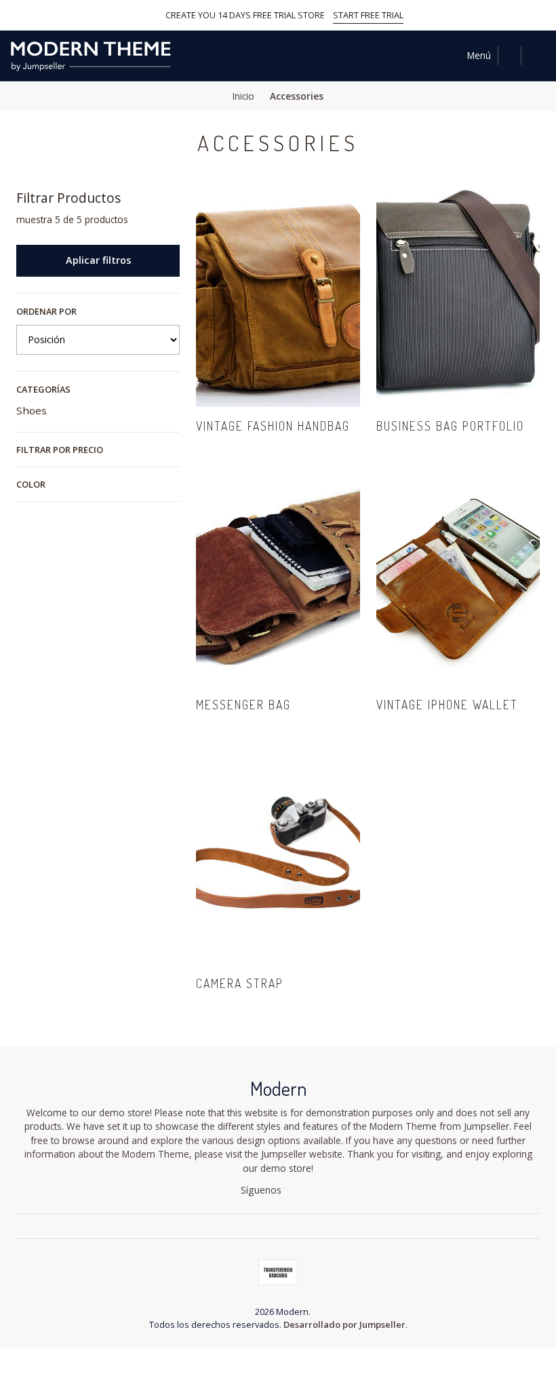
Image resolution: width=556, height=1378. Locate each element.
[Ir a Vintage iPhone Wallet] (458, 576)
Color (30, 484)
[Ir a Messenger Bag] (277, 576)
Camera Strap (239, 983)
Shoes (31, 410)
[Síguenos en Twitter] (309, 1190)
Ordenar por (46, 311)
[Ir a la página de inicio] (90, 56)
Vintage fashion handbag (273, 425)
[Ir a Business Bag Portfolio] (458, 298)
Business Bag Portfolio (450, 425)
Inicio (243, 96)
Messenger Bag (243, 704)
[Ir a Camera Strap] (277, 855)
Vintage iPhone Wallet (447, 704)
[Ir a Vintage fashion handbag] (277, 298)
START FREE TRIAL (368, 15)
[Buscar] (509, 55)
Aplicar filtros (98, 260)
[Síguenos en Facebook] (292, 1190)
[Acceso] (536, 55)
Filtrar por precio (59, 450)
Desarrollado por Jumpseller (344, 1324)
